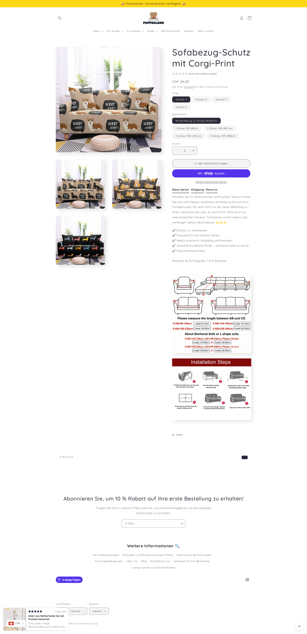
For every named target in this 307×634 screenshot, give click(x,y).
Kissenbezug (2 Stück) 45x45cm (196, 120)
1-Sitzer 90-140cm (187, 128)
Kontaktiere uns (160, 561)
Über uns (132, 561)
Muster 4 (181, 107)
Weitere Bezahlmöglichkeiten (211, 181)
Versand (188, 86)
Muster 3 (221, 99)
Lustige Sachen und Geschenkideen (153, 567)
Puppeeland (70, 623)
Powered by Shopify (87, 623)
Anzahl (176, 143)
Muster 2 (201, 99)
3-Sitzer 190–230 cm (189, 136)
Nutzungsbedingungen (109, 561)
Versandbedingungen (106, 555)
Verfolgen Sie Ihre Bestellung (191, 561)
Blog (144, 561)
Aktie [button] (179, 434)
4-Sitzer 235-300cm (223, 136)
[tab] (181, 189)
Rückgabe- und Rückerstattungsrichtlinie (148, 555)
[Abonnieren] (181, 523)
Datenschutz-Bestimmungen (194, 555)
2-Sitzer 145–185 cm (220, 128)
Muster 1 (181, 99)
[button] (60, 18)
